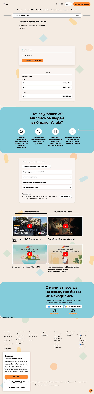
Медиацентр (57, 340)
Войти (68, 4)
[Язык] (56, 4)
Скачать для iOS (55, 306)
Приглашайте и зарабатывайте (7, 349)
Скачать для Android (74, 306)
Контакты (31, 340)
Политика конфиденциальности (38, 382)
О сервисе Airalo (56, 10)
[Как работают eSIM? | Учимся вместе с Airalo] (30, 226)
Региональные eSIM (8, 343)
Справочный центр (33, 334)
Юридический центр (54, 382)
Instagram (83, 338)
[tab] (47, 72)
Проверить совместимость (34, 60)
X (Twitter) (83, 340)
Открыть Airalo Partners (70, 334)
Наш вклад (57, 336)
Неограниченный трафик (8, 337)
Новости (56, 342)
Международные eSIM (8, 340)
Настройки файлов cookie (68, 382)
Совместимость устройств (20, 342)
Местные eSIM (33, 25)
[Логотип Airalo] (8, 4)
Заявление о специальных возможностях (47, 385)
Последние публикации (44, 334)
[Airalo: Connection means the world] (65, 226)
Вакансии (56, 345)
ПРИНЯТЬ (16, 377)
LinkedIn (83, 344)
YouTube (83, 347)
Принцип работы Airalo (20, 338)
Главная (19, 10)
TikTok (82, 342)
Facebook (83, 335)
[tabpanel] (47, 86)
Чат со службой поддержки (33, 337)
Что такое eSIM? (20, 335)
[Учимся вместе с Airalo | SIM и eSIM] (30, 254)
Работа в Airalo (57, 347)
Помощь (74, 10)
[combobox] (47, 15)
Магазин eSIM (29, 10)
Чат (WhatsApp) (65, 196)
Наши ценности (58, 338)
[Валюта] (62, 4)
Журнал (66, 10)
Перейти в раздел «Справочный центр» (36, 166)
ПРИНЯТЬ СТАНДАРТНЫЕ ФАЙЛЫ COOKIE (16, 382)
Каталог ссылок (82, 382)
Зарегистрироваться (82, 4)
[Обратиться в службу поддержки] (91, 391)
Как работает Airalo (42, 10)
